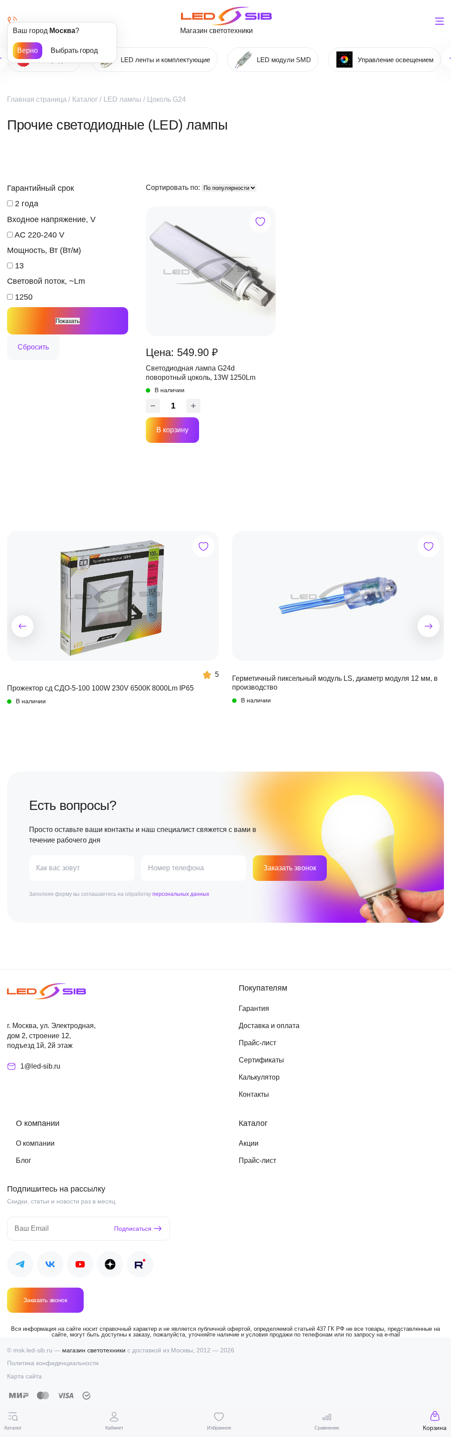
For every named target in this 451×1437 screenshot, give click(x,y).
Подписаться (133, 1228)
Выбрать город (74, 50)
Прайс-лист (257, 1043)
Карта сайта (24, 1376)
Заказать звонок (289, 868)
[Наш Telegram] (20, 1266)
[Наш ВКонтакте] (50, 1266)
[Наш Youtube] (80, 1266)
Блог (23, 1160)
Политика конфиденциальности (53, 1362)
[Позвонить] (12, 21)
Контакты (254, 1094)
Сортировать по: (174, 187)
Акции (249, 1143)
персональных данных (180, 894)
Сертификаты (261, 1060)
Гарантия (254, 1008)
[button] (22, 626)
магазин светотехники (94, 1350)
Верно (27, 50)
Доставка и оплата (269, 1025)
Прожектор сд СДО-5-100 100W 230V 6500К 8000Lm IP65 (100, 688)
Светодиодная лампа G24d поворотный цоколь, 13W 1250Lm (200, 372)
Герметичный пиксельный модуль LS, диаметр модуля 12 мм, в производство (335, 683)
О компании (35, 1143)
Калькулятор (259, 1077)
